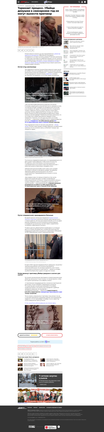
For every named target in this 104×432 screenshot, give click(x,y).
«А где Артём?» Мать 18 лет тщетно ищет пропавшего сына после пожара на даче (77, 56)
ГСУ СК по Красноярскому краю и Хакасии (40, 121)
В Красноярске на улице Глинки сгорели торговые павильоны (75, 22)
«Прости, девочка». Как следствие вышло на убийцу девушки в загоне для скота (43, 322)
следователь (34, 120)
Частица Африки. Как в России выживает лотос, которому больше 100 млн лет (77, 61)
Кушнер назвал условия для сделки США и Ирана (77, 88)
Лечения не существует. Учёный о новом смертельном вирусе (77, 42)
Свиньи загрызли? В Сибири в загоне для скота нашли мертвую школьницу (42, 94)
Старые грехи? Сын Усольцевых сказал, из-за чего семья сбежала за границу (78, 65)
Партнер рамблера (39, 426)
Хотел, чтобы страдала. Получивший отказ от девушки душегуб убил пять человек (75, 11)
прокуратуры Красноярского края (51, 292)
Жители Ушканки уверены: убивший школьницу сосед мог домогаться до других (31, 364)
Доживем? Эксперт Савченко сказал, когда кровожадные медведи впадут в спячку (75, 16)
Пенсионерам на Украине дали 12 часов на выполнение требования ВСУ (76, 92)
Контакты (30, 407)
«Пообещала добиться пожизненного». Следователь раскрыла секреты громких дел (31, 360)
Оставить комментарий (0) (52, 335)
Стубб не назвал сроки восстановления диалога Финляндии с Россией (77, 78)
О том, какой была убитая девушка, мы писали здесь (40, 303)
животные (49, 74)
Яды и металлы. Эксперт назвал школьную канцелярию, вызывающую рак (77, 47)
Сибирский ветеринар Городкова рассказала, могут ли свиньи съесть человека (31, 369)
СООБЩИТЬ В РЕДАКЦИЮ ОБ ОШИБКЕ (54, 407)
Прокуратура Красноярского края (51, 157)
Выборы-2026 (42, 407)
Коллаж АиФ (41, 47)
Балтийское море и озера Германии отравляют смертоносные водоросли (77, 83)
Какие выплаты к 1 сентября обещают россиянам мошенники (77, 74)
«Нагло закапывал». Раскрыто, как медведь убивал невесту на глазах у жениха (78, 51)
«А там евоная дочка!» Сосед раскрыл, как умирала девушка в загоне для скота (42, 205)
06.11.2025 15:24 (21, 5)
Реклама (35, 407)
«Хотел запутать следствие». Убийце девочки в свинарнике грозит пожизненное (53, 360)
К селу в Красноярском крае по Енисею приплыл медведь (75, 28)
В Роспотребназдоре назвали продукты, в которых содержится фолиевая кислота (75, 33)
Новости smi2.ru (22, 403)
